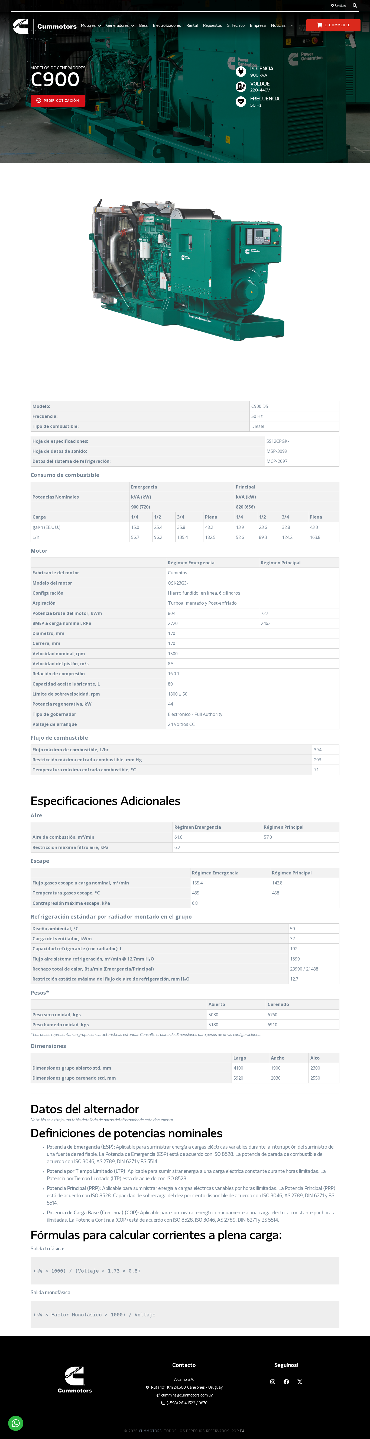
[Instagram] (272, 1381)
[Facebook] (286, 1381)
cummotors (150, 1431)
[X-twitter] (299, 1381)
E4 (242, 1431)
